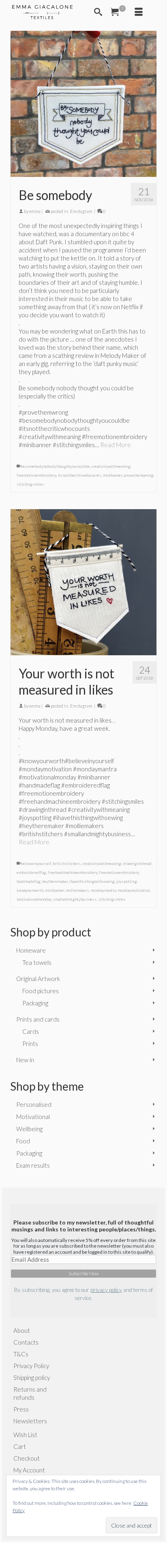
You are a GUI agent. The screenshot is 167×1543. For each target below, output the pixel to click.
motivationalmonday (34, 899)
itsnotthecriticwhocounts (79, 475)
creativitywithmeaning (111, 466)
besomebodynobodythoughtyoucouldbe (55, 466)
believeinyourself (36, 863)
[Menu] (138, 12)
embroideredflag (31, 872)
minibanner (112, 475)
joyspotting (126, 881)
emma (35, 211)
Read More (115, 444)
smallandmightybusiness (74, 899)
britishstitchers (67, 863)
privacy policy (106, 1290)
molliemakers (77, 890)
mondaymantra (103, 890)
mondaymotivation (134, 890)
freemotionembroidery (36, 475)
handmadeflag (29, 881)
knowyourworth (30, 890)
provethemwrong (139, 475)
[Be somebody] (83, 104)
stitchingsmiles (30, 484)
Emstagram (81, 211)
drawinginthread (137, 863)
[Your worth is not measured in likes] (83, 582)
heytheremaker (55, 881)
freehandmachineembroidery (72, 872)
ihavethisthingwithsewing (92, 881)
